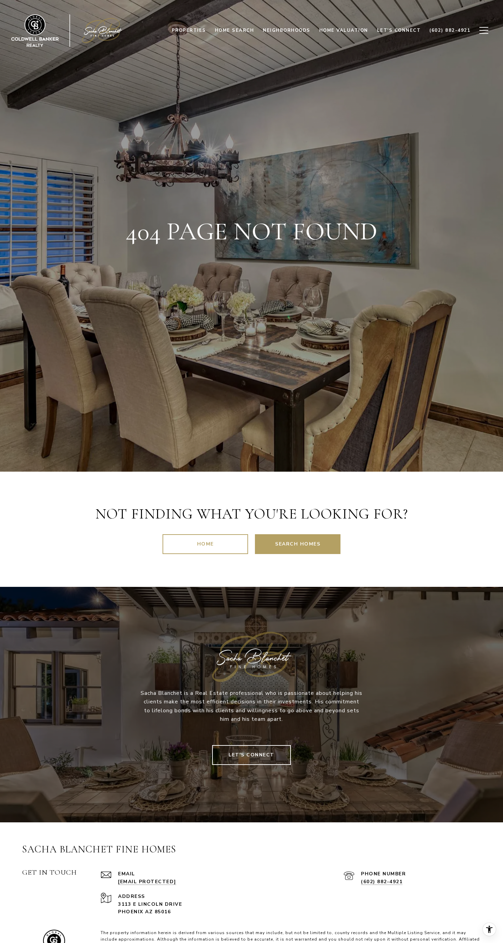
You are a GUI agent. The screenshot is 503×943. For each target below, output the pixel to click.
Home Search (234, 30)
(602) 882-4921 (381, 881)
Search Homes (297, 544)
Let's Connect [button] (251, 755)
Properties (189, 30)
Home (205, 544)
